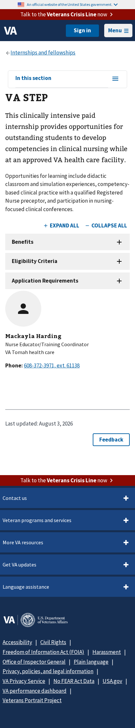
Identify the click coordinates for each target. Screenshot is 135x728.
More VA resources (23, 542)
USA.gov (112, 681)
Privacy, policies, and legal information (48, 671)
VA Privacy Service (24, 681)
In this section (33, 78)
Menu (115, 30)
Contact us (15, 498)
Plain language (91, 661)
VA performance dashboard (35, 690)
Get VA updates (19, 564)
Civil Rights (53, 642)
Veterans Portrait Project (32, 700)
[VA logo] (10, 31)
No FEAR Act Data (73, 681)
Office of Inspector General (34, 661)
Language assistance (26, 586)
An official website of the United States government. (69, 4)
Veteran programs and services (37, 520)
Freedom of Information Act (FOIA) (43, 652)
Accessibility (17, 642)
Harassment (106, 652)
